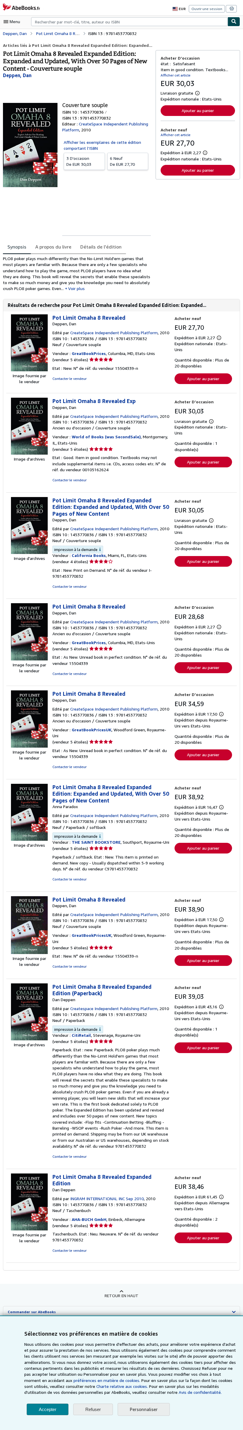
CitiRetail (81, 1035)
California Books (89, 555)
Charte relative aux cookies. (122, 1386)
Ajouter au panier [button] (198, 110)
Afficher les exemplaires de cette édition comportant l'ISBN (102, 145)
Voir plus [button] (76, 288)
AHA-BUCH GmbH (89, 1219)
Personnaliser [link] (144, 1409)
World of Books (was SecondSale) (106, 436)
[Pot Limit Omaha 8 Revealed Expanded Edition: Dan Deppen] (29, 1038)
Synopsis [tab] (16, 247)
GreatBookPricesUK (91, 729)
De (78, 161)
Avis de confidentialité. (200, 1392)
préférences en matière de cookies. (106, 1380)
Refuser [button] (93, 1409)
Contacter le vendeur (69, 378)
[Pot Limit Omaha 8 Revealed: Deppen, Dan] (29, 369)
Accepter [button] (47, 1409)
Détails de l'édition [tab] (101, 247)
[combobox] (129, 21)
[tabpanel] (77, 274)
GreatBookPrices (89, 353)
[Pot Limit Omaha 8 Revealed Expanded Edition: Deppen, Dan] (29, 552)
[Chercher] (234, 21)
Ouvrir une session (206, 9)
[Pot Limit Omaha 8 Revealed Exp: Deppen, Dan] (29, 453)
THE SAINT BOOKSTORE (96, 842)
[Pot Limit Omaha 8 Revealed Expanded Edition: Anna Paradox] (29, 839)
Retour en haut (121, 1295)
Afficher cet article (176, 75)
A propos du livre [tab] (53, 247)
